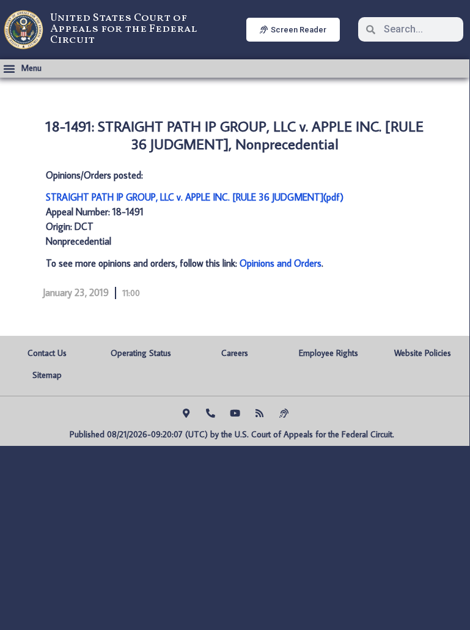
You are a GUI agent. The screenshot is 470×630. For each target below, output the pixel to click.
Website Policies (422, 352)
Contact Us (47, 352)
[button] (22, 68)
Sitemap (47, 374)
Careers (234, 352)
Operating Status (141, 352)
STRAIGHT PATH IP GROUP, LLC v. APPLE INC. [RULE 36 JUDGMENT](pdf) (194, 197)
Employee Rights (328, 352)
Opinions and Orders (280, 263)
